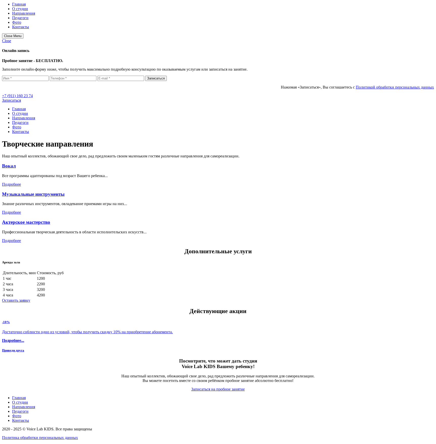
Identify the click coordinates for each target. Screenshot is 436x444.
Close (6, 41)
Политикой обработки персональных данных (395, 87)
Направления (23, 13)
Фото (16, 22)
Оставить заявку (16, 300)
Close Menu (12, 36)
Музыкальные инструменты (33, 194)
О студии (20, 9)
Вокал (9, 166)
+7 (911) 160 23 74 (17, 96)
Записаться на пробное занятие (218, 389)
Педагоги (20, 18)
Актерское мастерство (26, 222)
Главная (19, 4)
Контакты (20, 27)
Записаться (11, 100)
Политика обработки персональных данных (40, 437)
